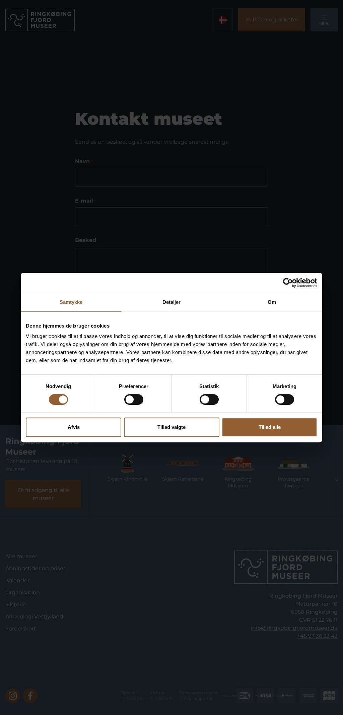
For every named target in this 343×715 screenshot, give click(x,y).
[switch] (133, 399)
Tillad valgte (171, 427)
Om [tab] (272, 302)
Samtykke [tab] (71, 302)
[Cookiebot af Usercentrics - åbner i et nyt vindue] (288, 283)
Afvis (74, 427)
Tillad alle (270, 427)
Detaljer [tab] (171, 302)
